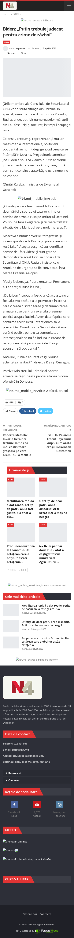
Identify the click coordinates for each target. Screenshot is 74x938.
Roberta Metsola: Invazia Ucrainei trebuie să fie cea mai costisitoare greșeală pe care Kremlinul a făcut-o (17, 445)
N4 (17, 930)
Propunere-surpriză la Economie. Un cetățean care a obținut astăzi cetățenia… (45, 641)
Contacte (13, 780)
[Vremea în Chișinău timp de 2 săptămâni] (27, 859)
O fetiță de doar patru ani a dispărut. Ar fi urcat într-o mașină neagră (46, 623)
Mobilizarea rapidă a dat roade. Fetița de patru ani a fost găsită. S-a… (46, 607)
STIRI (6, 42)
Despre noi (14, 773)
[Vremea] (10, 850)
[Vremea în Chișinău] (15, 841)
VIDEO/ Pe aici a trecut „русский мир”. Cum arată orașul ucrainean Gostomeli (58, 443)
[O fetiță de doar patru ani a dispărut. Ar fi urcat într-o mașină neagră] (53, 487)
